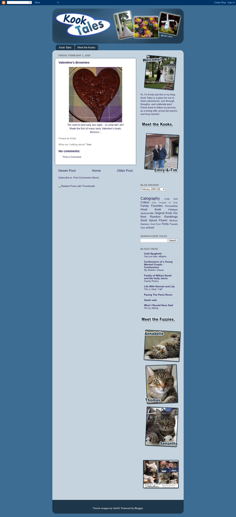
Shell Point (155, 224)
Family (144, 205)
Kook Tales (65, 47)
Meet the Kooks (86, 47)
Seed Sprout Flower (153, 220)
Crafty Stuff (171, 199)
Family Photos (151, 281)
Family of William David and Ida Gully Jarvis (158, 277)
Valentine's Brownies (74, 62)
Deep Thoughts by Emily (165, 203)
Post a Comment (72, 157)
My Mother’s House (154, 270)
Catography (150, 198)
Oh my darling (151, 308)
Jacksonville (147, 213)
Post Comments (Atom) (86, 177)
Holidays (173, 209)
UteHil (116, 508)
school (150, 227)
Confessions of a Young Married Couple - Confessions (158, 264)
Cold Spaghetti (153, 253)
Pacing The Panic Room (158, 294)
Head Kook (150, 209)
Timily (165, 223)
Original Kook (163, 213)
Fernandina (171, 206)
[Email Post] (81, 138)
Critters (144, 202)
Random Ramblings (164, 216)
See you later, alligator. (155, 256)
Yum (89, 144)
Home (96, 170)
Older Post (125, 170)
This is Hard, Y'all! (153, 289)
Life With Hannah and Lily (159, 286)
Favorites (157, 205)
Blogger (139, 508)
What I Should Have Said (158, 305)
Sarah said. (150, 300)
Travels (174, 224)
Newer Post (67, 170)
